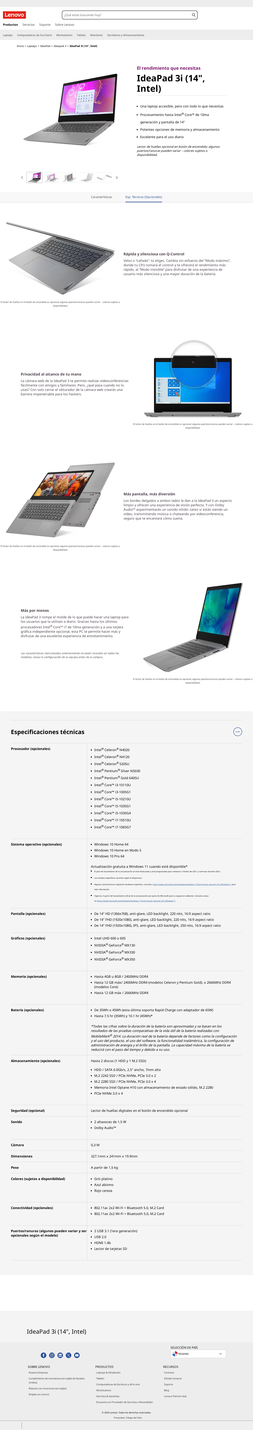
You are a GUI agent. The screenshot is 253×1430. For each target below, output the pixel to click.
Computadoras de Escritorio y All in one (118, 1384)
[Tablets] (87, 35)
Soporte (168, 1384)
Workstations (103, 1390)
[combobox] (126, 15)
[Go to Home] (14, 15)
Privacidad (119, 1417)
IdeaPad (45, 46)
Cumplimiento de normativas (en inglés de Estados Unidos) (57, 1380)
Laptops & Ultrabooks (108, 1372)
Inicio (20, 46)
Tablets (100, 1378)
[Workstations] (74, 35)
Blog (166, 1390)
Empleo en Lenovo (39, 1394)
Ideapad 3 (60, 46)
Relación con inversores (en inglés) (47, 1388)
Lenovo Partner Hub (175, 1396)
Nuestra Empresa (38, 1372)
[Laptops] (14, 35)
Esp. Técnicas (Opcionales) (143, 197)
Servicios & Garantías (107, 1396)
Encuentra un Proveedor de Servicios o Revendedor (124, 1402)
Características (101, 197)
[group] (34, 177)
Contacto (169, 1372)
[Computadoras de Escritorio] (53, 35)
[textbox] (198, 1353)
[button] (193, 15)
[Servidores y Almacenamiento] (145, 35)
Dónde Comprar (173, 1378)
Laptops (32, 46)
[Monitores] (104, 35)
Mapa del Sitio (134, 1417)
